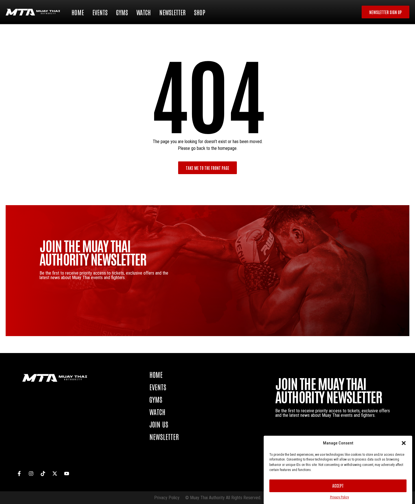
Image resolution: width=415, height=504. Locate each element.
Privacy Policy (339, 497)
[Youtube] (66, 473)
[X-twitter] (54, 473)
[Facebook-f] (19, 473)
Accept (338, 485)
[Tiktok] (42, 473)
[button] (404, 443)
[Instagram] (31, 473)
